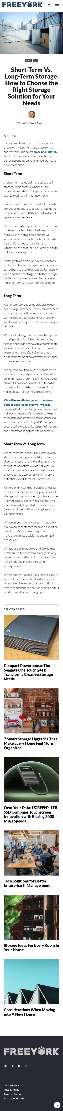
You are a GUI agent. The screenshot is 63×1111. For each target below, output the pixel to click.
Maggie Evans (35, 123)
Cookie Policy (11, 1085)
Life (28, 60)
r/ (35, 60)
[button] (49, 5)
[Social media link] (5, 1066)
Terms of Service (13, 1094)
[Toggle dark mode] (57, 1105)
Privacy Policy (11, 1089)
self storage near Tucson (41, 152)
